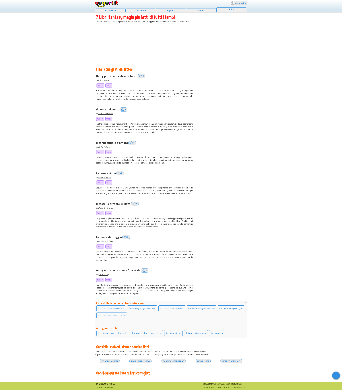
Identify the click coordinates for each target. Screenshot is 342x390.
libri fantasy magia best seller (142, 308)
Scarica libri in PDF (173, 361)
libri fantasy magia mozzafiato (112, 315)
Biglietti (171, 10)
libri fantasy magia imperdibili (201, 308)
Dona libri (203, 361)
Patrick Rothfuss (105, 113)
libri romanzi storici (153, 333)
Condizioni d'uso (239, 387)
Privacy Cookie (222, 387)
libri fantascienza (173, 333)
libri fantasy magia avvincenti (111, 308)
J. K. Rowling (103, 274)
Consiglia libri (110, 361)
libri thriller (123, 333)
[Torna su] (336, 375)
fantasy (100, 85)
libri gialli (136, 333)
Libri (231, 9)
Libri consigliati (231, 361)
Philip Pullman (104, 147)
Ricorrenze (110, 10)
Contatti (109, 387)
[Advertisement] (171, 44)
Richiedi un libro (140, 361)
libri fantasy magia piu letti (172, 308)
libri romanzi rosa (106, 333)
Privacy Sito (209, 387)
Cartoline (141, 10)
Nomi (201, 10)
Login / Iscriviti (240, 3)
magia (108, 85)
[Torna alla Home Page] (106, 3)
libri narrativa (217, 333)
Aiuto (99, 387)
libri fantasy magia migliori (231, 308)
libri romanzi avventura (196, 333)
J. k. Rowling (103, 80)
